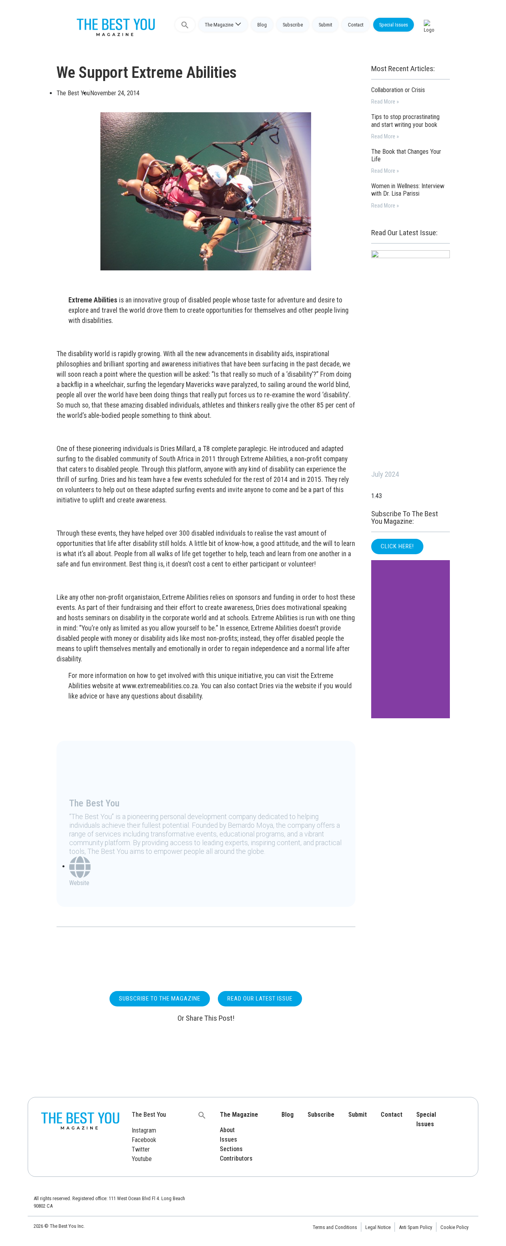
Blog (262, 25)
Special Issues (393, 25)
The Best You (149, 1114)
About (227, 1130)
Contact (355, 25)
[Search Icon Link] (185, 25)
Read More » (385, 101)
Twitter (141, 1149)
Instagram (144, 1130)
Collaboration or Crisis (398, 90)
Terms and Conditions (335, 1227)
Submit (325, 25)
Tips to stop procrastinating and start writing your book (405, 120)
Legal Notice (378, 1227)
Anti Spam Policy (415, 1227)
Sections (231, 1149)
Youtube (142, 1159)
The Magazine (219, 25)
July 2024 (385, 474)
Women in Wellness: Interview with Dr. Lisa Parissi (407, 189)
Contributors (236, 1158)
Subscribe (293, 25)
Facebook (144, 1140)
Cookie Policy (454, 1227)
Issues (228, 1139)
